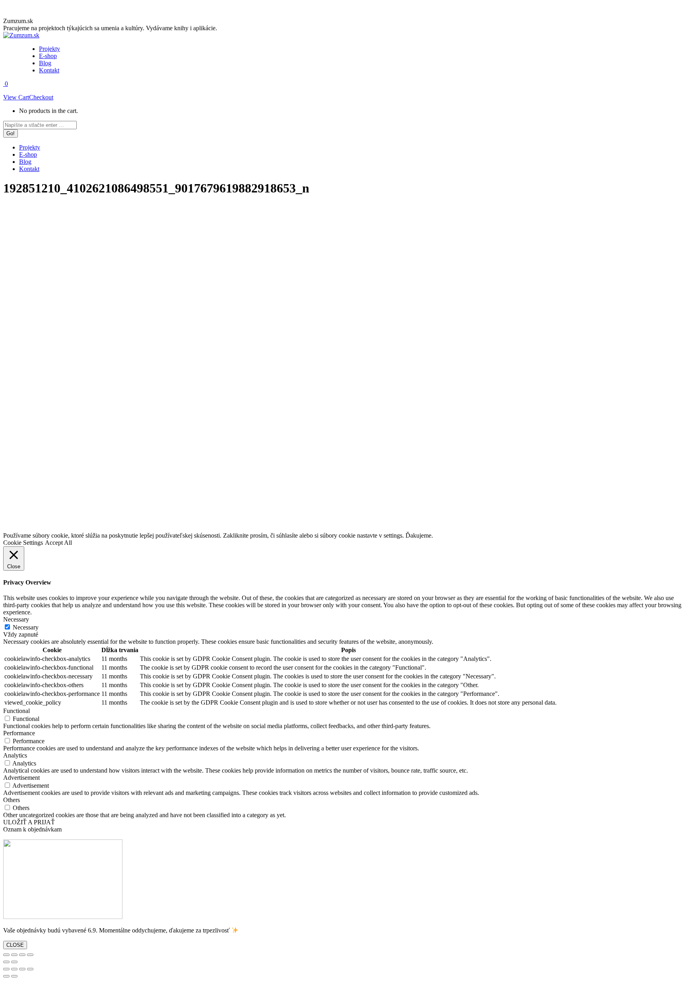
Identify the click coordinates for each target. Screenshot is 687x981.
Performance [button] (19, 733)
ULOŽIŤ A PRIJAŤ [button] (29, 822)
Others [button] (11, 799)
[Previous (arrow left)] (6, 962)
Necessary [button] (16, 619)
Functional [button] (16, 710)
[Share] (14, 955)
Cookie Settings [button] (23, 542)
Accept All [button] (58, 542)
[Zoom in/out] (30, 955)
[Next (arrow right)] (14, 962)
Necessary (26, 627)
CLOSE (15, 945)
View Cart (16, 97)
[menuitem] (49, 48)
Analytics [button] (15, 755)
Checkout (41, 97)
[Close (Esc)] (6, 955)
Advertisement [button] (21, 777)
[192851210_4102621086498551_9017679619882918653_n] (247, 528)
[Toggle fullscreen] (22, 955)
